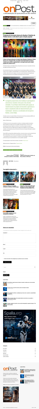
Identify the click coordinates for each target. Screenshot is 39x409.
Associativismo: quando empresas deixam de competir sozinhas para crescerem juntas (21, 282)
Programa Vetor (19, 143)
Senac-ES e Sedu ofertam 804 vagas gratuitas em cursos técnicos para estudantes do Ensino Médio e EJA (27, 187)
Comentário (5, 232)
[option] (23, 25)
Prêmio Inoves (25, 140)
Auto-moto (5, 348)
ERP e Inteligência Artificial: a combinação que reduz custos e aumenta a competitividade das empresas (29, 381)
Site (3, 253)
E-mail (4, 248)
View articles (16, 161)
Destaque (4, 184)
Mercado (4, 33)
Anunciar (27, 0)
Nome (4, 244)
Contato (24, 0)
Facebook (4, 275)
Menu (34, 23)
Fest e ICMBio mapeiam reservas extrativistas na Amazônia (9, 213)
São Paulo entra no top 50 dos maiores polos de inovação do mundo (18, 287)
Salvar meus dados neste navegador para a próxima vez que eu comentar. (16, 258)
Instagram (6, 275)
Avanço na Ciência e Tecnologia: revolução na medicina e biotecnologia (11, 186)
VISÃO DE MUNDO (6, 356)
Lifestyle (4, 351)
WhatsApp (8, 275)
